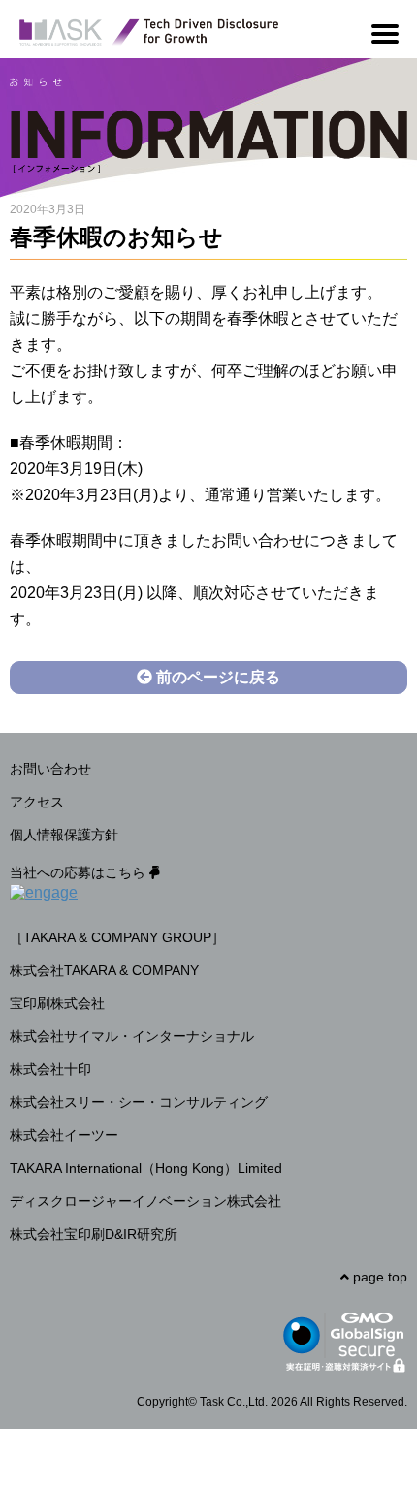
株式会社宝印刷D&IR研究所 (93, 1234)
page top (378, 1276)
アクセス (37, 801)
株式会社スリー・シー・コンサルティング (139, 1102)
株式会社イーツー (64, 1135)
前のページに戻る (216, 677)
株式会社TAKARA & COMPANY (104, 970)
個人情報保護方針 (64, 834)
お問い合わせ (50, 768)
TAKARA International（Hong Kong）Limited (146, 1168)
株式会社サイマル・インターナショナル (132, 1036)
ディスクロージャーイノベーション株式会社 (145, 1201)
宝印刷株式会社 (57, 1003)
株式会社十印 (50, 1069)
